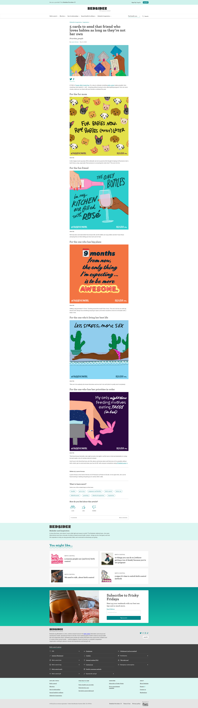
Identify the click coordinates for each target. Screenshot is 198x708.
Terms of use (126, 703)
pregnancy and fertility (95, 491)
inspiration (111, 495)
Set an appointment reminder (114, 687)
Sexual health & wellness (56, 692)
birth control (111, 85)
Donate (142, 686)
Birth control (53, 683)
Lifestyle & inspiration (76, 22)
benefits (73, 491)
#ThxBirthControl (121, 463)
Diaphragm (89, 651)
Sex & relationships (55, 689)
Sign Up (134, 2)
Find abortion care (84, 687)
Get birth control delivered (86, 691)
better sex (118, 491)
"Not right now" (124, 660)
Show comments (123, 517)
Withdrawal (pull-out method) (128, 651)
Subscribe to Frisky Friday (116, 683)
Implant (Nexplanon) (57, 655)
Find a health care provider (86, 684)
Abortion (52, 686)
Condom (88, 655)
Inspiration (86, 22)
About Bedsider (144, 683)
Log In (139, 2)
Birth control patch (57, 669)
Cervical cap (89, 664)
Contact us (143, 689)
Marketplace (143, 692)
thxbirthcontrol (75, 495)
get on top (82, 491)
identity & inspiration (98, 495)
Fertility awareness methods (93, 669)
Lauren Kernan (75, 42)
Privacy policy (136, 703)
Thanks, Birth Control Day (82, 85)
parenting (85, 495)
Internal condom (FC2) (92, 660)
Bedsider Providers (68, 2)
